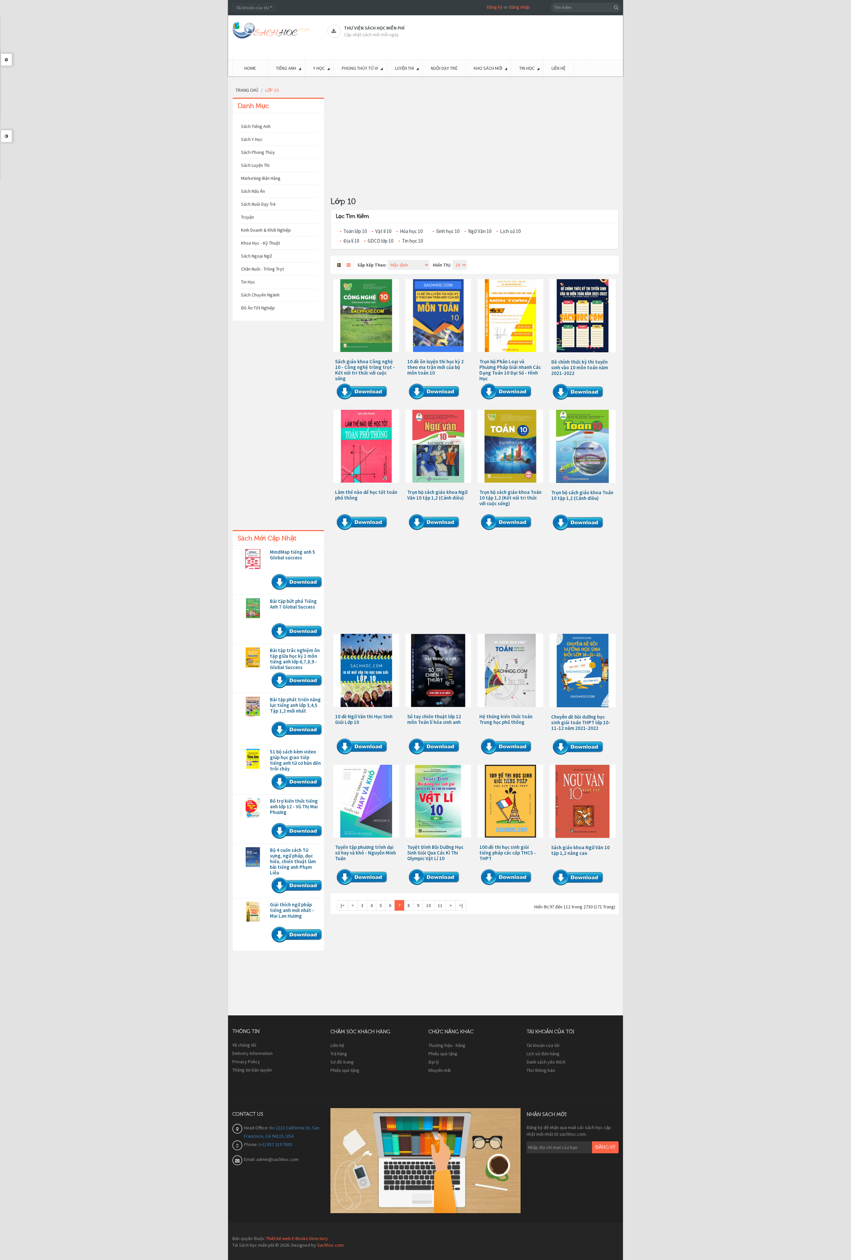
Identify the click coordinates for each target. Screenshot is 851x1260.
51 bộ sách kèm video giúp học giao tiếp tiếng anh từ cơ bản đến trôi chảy (295, 760)
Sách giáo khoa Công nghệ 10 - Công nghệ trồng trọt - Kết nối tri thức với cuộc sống (365, 370)
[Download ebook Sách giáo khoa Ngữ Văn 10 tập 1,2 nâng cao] (582, 801)
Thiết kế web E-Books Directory (297, 1238)
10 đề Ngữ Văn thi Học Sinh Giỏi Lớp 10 (364, 719)
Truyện (247, 217)
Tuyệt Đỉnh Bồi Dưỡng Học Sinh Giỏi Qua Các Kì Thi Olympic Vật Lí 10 (435, 852)
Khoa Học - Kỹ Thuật (260, 243)
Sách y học (252, 139)
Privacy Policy (246, 1062)
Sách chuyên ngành (260, 295)
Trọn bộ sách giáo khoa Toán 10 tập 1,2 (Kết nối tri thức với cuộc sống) (510, 497)
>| (461, 905)
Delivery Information (252, 1053)
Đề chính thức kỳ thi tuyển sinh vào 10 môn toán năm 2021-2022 (579, 367)
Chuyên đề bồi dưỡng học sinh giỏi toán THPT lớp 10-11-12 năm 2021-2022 (580, 722)
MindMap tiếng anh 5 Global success (292, 554)
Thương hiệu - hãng (446, 1045)
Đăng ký (495, 7)
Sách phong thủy (258, 152)
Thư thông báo (541, 1070)
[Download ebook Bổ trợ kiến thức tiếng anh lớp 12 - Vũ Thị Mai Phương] (253, 808)
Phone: (251, 1144)
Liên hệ (337, 1045)
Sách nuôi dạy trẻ (258, 204)
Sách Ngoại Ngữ (256, 256)
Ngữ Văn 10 (479, 231)
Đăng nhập (519, 7)
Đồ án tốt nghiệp (258, 308)
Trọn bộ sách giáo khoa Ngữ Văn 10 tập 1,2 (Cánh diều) (437, 495)
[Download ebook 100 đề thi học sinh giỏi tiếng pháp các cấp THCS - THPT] (511, 801)
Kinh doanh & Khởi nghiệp (266, 230)
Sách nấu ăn (253, 191)
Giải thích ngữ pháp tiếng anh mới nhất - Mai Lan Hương (292, 910)
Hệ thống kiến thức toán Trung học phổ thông (506, 719)
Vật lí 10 (383, 231)
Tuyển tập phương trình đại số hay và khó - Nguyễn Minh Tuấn (365, 852)
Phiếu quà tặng (344, 1070)
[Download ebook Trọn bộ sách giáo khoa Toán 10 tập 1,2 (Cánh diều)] (582, 446)
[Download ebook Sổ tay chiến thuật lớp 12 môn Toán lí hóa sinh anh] (438, 670)
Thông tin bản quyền (252, 1070)
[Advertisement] (278, 427)
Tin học (248, 282)
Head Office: (256, 1128)
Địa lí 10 (351, 241)
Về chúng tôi (244, 1045)
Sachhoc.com (330, 1245)
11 (440, 905)
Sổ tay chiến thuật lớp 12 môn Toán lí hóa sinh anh (434, 719)
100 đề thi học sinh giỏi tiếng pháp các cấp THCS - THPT (507, 852)
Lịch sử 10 (510, 231)
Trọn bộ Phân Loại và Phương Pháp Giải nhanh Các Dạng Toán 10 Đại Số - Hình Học (510, 370)
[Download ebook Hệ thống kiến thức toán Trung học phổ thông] (511, 670)
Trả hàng (338, 1054)
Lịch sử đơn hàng (543, 1054)
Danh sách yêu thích (546, 1062)
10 (428, 905)
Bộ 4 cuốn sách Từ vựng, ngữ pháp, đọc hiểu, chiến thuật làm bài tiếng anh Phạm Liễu (293, 861)
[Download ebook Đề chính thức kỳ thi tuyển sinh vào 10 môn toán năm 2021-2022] (582, 315)
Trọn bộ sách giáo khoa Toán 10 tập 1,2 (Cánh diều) (582, 495)
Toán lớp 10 (355, 231)
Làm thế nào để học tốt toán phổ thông (366, 495)
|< (342, 905)
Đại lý (433, 1062)
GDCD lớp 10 (380, 241)
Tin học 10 (412, 241)
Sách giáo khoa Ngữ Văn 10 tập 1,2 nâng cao (580, 850)
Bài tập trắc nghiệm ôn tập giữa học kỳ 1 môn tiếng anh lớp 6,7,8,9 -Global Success (295, 658)
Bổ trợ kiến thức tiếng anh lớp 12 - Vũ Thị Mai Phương (294, 806)
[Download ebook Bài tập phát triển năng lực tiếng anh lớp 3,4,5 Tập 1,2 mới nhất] (253, 707)
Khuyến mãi (439, 1070)
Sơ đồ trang (342, 1062)
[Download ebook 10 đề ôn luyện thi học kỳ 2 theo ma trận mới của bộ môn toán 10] (438, 315)
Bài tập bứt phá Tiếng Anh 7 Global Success (293, 604)
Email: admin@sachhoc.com (271, 1159)
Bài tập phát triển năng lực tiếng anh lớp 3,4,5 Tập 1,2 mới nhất (295, 705)
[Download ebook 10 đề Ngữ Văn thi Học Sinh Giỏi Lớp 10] (366, 670)
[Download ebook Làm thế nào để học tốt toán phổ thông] (366, 446)
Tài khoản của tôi (543, 1045)
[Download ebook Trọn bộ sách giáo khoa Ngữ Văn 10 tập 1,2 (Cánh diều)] (438, 446)
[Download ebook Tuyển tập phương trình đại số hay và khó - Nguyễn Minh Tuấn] (366, 801)
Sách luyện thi (255, 165)
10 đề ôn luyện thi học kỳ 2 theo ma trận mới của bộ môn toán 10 (435, 367)
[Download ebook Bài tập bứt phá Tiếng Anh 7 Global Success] (253, 608)
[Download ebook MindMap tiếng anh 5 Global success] (253, 559)
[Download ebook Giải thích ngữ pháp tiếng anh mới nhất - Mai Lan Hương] (253, 912)
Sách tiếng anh (256, 126)
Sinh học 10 (447, 231)
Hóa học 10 (411, 231)
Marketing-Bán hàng (261, 178)
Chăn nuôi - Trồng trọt (262, 269)
